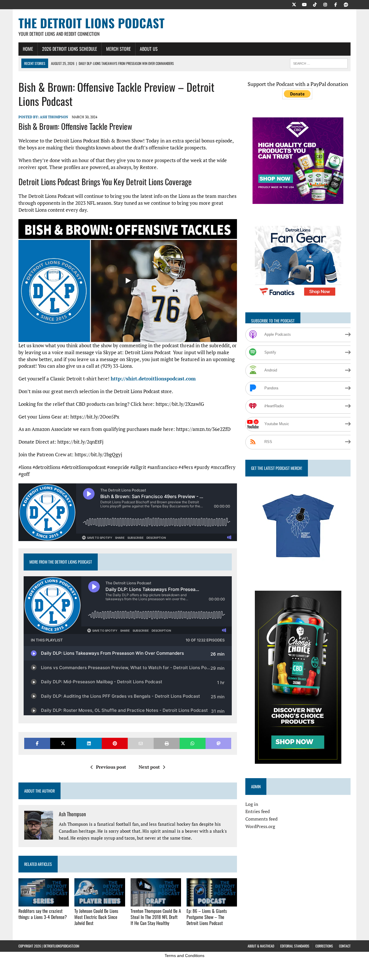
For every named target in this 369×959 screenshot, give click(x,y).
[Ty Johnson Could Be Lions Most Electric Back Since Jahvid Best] (99, 902)
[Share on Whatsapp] (193, 743)
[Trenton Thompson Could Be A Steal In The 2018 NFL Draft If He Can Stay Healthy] (156, 902)
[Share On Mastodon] (218, 743)
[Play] (128, 281)
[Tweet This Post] (63, 743)
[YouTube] (304, 4)
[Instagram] (325, 4)
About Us (149, 48)
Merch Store (118, 48)
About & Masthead (261, 945)
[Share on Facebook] (37, 743)
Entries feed (257, 811)
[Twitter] (294, 4)
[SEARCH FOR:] (319, 62)
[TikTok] (314, 4)
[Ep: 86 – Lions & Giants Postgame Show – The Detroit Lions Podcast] (212, 902)
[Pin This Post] (115, 743)
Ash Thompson (54, 117)
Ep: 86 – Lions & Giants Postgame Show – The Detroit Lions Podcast (207, 916)
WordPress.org (260, 826)
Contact (345, 945)
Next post (149, 767)
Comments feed (261, 819)
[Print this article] (167, 743)
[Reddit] (346, 4)
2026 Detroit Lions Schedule (69, 48)
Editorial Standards (294, 945)
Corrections (324, 945)
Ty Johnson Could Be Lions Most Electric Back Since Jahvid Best (96, 916)
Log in (251, 804)
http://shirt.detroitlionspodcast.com (153, 378)
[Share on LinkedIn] (89, 743)
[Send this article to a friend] (141, 743)
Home (28, 48)
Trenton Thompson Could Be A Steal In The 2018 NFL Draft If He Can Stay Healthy (156, 916)
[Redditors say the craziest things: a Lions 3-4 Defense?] (43, 902)
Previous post (111, 767)
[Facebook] (335, 4)
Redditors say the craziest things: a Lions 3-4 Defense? (42, 913)
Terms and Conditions (184, 955)
